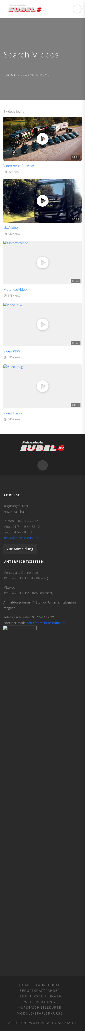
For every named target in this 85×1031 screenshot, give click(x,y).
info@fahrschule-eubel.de (21, 538)
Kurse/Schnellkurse (39, 1007)
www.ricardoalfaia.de (53, 1023)
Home (10, 75)
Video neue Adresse (18, 165)
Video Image (12, 413)
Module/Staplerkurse (40, 1013)
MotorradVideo (15, 289)
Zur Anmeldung (20, 548)
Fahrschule (48, 985)
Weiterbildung (39, 1002)
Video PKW (11, 351)
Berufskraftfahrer (39, 990)
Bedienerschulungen (39, 996)
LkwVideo (10, 227)
